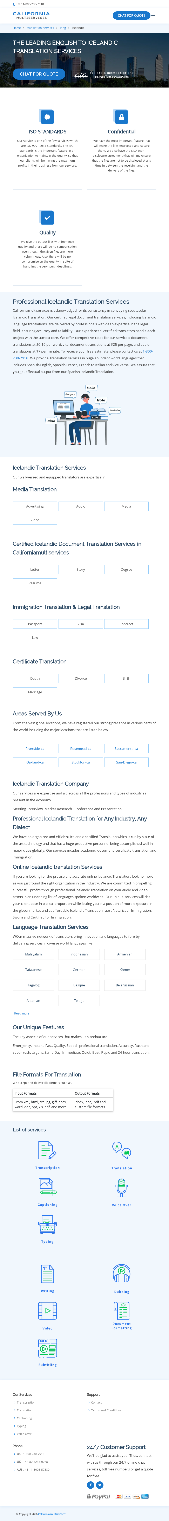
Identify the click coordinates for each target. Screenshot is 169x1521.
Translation (25, 1410)
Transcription (26, 1402)
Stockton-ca (81, 762)
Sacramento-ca (126, 748)
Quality (47, 232)
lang (63, 28)
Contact (96, 1402)
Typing (21, 1426)
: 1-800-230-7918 (30, 4)
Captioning (24, 1418)
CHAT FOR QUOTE (131, 15)
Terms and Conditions (106, 1410)
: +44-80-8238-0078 (32, 1461)
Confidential (122, 131)
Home (17, 28)
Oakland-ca (35, 762)
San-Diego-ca (126, 762)
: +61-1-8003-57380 (33, 1469)
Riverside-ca (35, 748)
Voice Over (24, 1433)
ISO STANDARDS (47, 131)
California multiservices (52, 1514)
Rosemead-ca (80, 748)
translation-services (40, 28)
